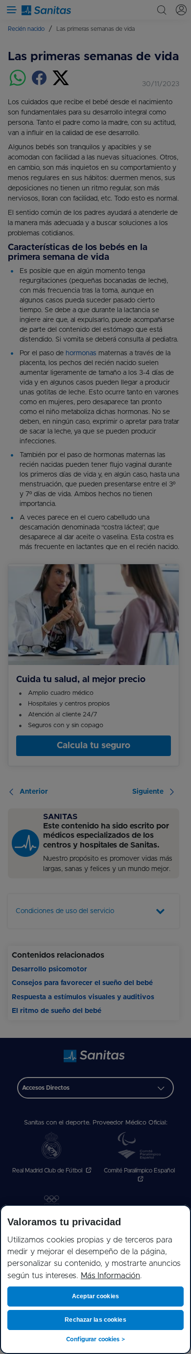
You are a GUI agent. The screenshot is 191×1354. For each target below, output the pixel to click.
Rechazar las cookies (95, 1319)
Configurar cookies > (95, 1339)
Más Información (110, 1276)
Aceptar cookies (95, 1296)
